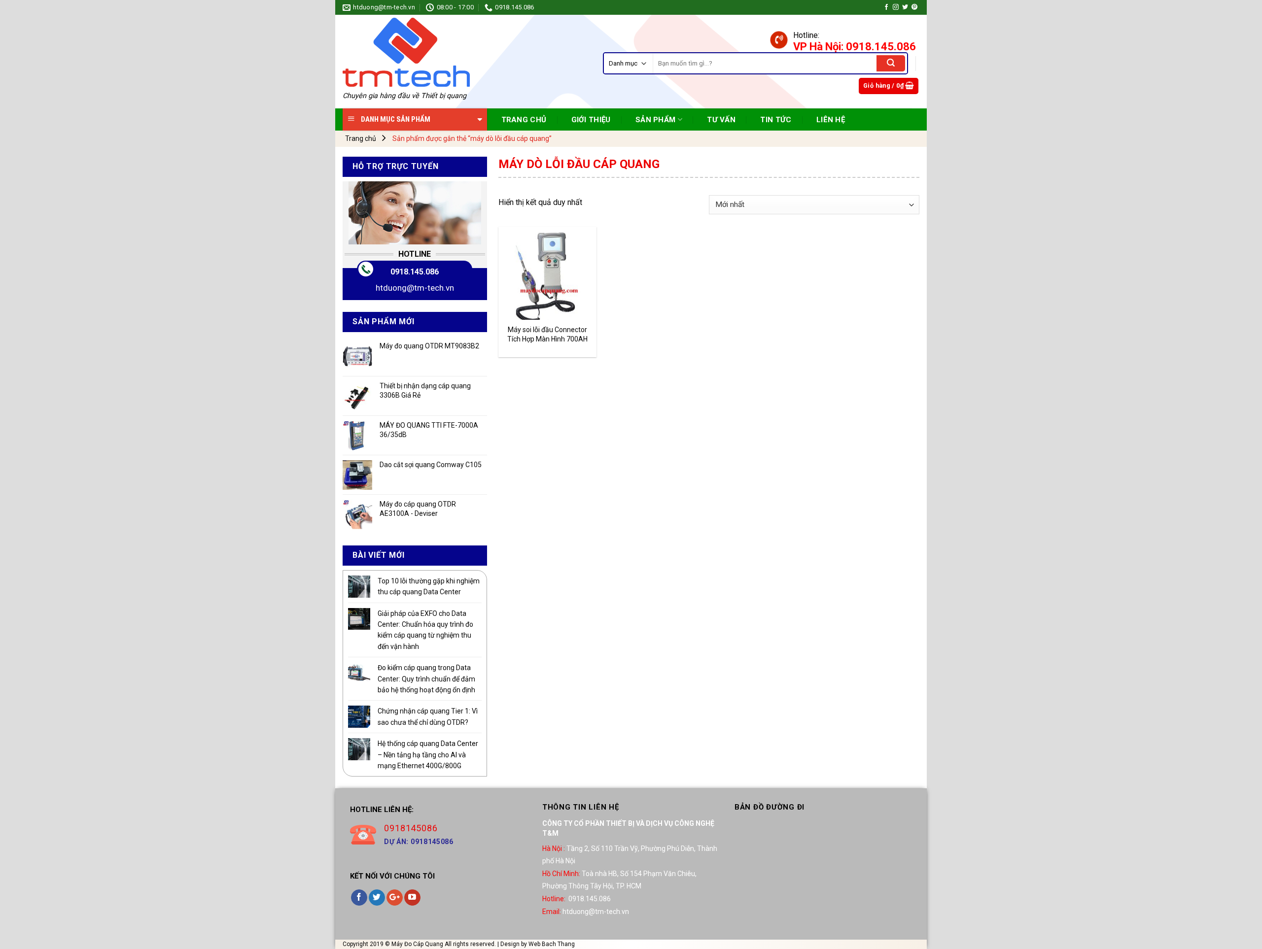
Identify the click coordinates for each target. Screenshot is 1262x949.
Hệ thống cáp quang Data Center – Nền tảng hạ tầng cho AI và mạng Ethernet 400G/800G (428, 755)
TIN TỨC (775, 119)
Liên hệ (830, 119)
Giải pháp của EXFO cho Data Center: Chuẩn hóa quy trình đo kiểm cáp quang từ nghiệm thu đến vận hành (425, 630)
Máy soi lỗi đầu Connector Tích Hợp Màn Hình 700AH (547, 334)
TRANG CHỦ (524, 119)
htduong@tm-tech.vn (415, 288)
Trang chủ (360, 138)
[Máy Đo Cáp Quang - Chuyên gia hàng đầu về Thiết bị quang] (406, 52)
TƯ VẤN (721, 119)
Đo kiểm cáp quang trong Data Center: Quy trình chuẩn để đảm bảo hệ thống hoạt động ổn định (426, 679)
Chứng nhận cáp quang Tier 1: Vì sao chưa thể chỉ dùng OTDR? (428, 716)
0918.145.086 (414, 271)
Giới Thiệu (591, 119)
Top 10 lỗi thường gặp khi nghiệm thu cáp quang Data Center (429, 586)
